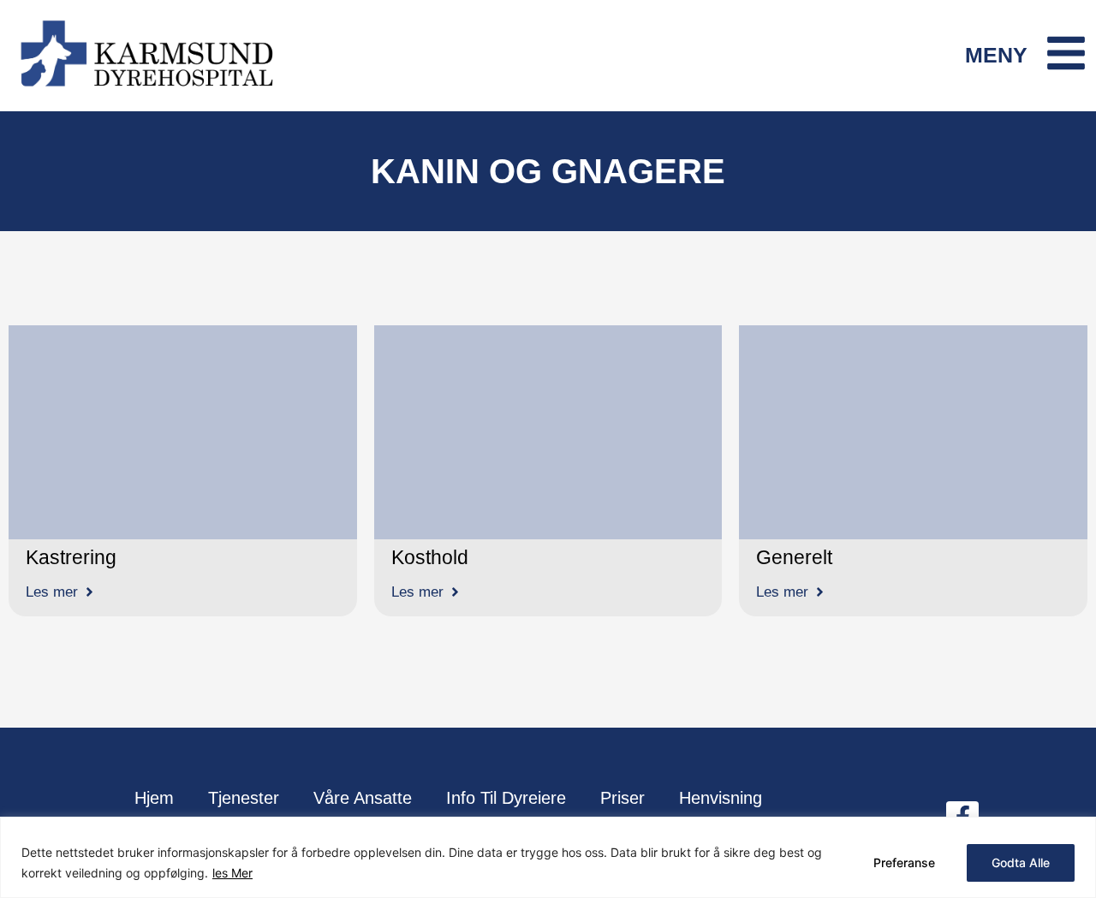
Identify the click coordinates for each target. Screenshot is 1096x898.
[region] (548, 857)
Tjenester (243, 797)
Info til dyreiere (506, 797)
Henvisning (720, 797)
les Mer (232, 872)
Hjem (154, 797)
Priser (622, 797)
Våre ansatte (362, 797)
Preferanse (904, 862)
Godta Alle (1021, 862)
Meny (996, 55)
